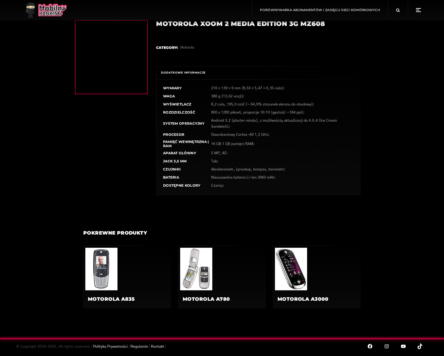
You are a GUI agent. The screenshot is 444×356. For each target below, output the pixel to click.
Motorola (187, 47)
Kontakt (157, 346)
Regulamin (139, 346)
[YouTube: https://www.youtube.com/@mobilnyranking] (403, 346)
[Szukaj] (398, 10)
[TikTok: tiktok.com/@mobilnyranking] (420, 346)
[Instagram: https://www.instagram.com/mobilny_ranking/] (386, 346)
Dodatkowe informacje (183, 72)
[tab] (183, 72)
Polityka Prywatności (110, 346)
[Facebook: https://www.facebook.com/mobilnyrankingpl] (370, 346)
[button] (418, 10)
